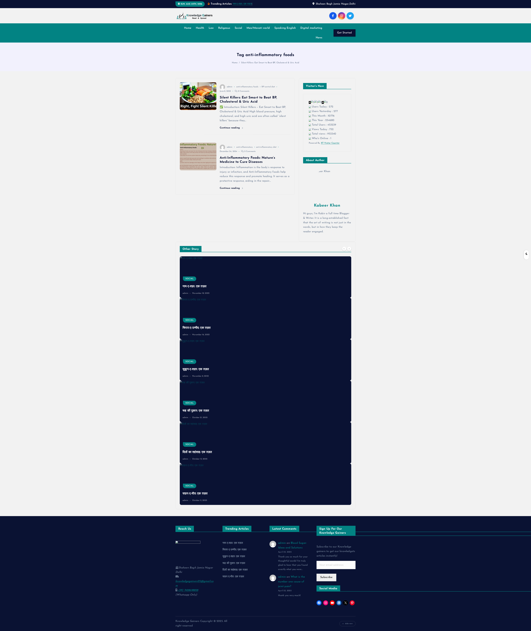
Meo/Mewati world (258, 28)
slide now (349, 624)
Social (238, 28)
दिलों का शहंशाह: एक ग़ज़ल (197, 452)
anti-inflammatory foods (247, 87)
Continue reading (230, 128)
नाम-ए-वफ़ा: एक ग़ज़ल (242, 4)
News (319, 37)
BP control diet (268, 87)
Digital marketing (311, 28)
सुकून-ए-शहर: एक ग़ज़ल (196, 369)
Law (211, 28)
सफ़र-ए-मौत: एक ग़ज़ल (195, 493)
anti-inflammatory (244, 147)
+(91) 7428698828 (187, 590)
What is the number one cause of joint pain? (291, 582)
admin (229, 87)
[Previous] (344, 249)
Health (200, 28)
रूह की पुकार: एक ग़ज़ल (196, 410)
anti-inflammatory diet (266, 147)
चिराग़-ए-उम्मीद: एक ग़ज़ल (196, 328)
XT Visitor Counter (330, 143)
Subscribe (326, 577)
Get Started (344, 32)
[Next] (349, 249)
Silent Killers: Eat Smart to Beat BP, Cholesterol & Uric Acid (270, 63)
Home (187, 28)
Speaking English (285, 28)
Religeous (224, 28)
